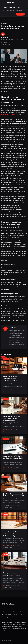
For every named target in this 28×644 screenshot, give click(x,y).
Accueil (4, 7)
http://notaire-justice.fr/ (8, 114)
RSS (13, 617)
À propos (11, 14)
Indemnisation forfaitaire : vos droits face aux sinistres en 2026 (11, 418)
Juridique (12, 7)
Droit (3, 10)
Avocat (19, 7)
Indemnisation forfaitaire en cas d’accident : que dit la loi (13, 457)
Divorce (4, 14)
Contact (20, 14)
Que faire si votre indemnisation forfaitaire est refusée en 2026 (13, 495)
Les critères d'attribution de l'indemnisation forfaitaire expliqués (11, 534)
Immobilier (10, 10)
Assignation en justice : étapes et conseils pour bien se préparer (10, 378)
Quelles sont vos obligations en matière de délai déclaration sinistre (11, 574)
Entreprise (19, 10)
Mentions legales (6, 617)
